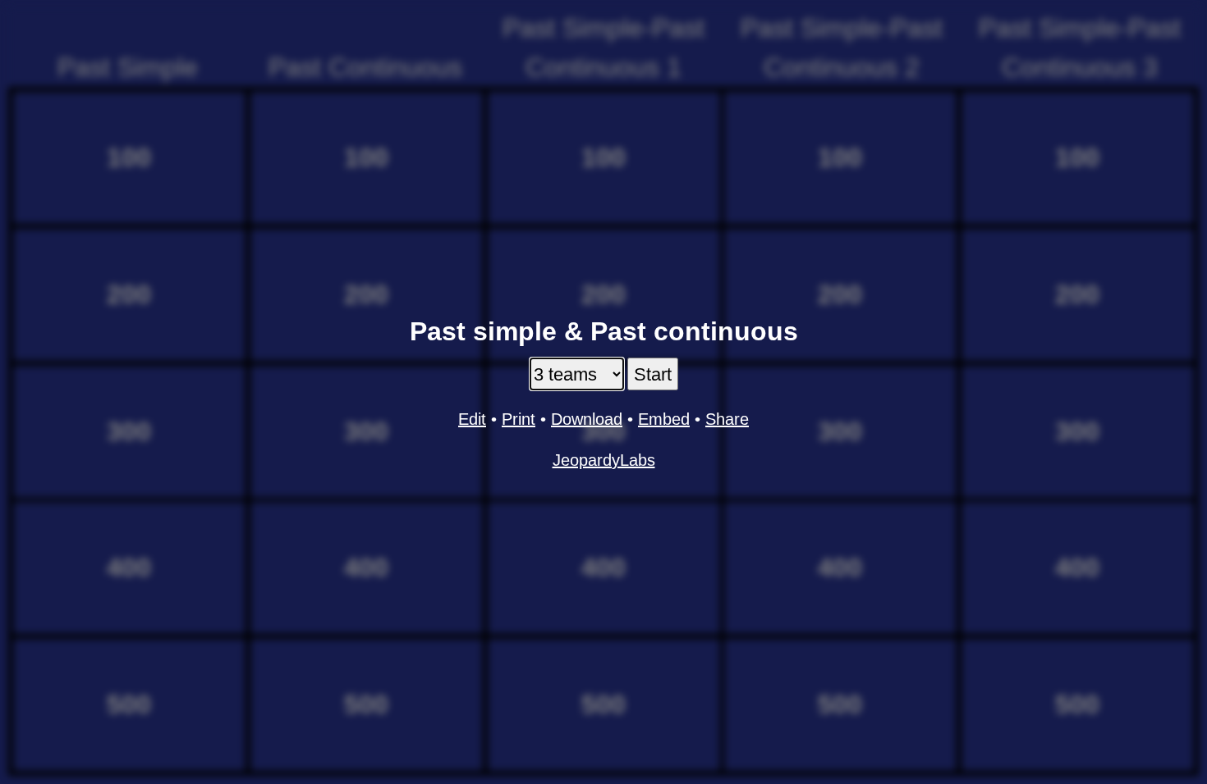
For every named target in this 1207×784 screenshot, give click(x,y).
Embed (664, 419)
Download (586, 419)
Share (727, 419)
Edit (472, 419)
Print (518, 419)
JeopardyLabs (604, 460)
